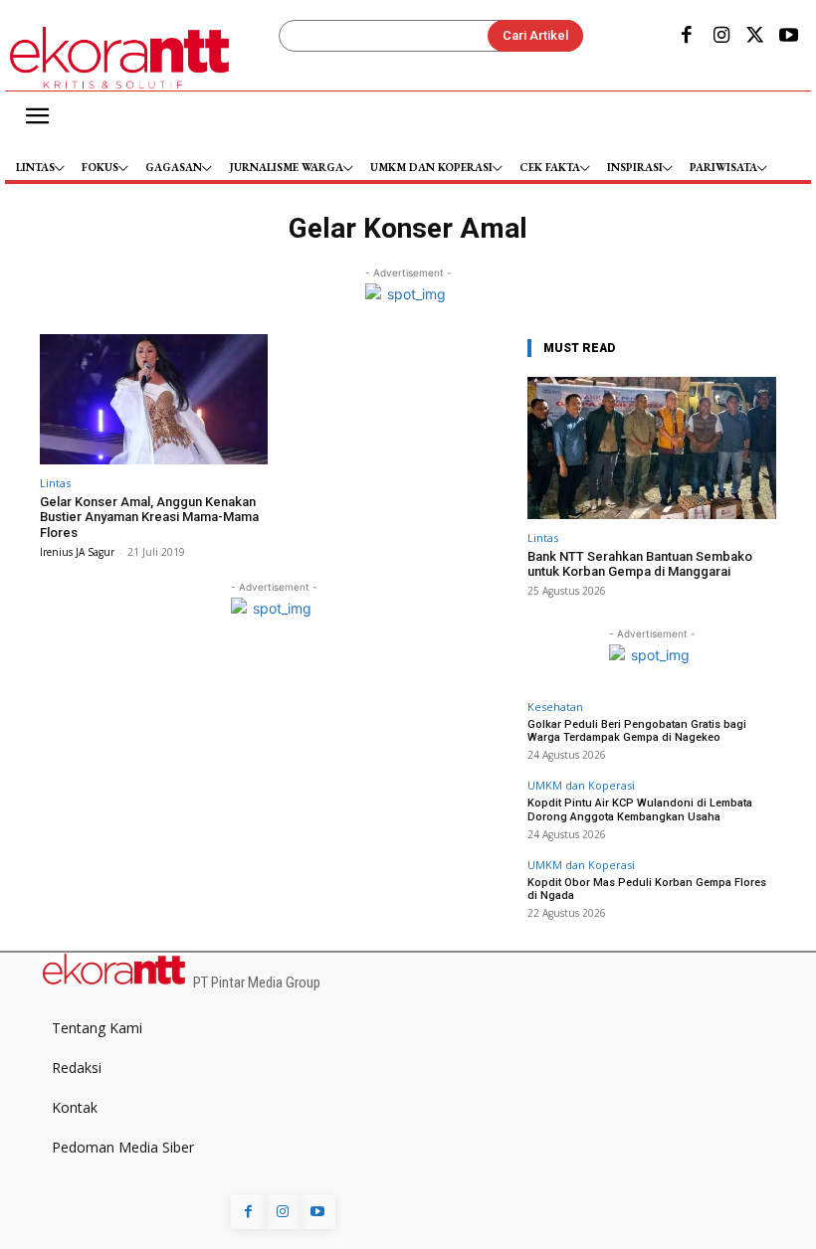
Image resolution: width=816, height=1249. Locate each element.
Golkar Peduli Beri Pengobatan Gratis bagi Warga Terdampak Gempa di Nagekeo (636, 731)
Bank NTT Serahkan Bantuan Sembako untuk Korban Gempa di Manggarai (639, 564)
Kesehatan (555, 706)
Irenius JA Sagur (77, 552)
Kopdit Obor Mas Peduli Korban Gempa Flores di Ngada (646, 889)
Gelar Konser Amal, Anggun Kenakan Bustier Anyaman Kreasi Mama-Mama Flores (149, 517)
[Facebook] (687, 37)
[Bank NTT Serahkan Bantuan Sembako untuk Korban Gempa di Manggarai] (651, 448)
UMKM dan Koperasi (581, 785)
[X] (755, 37)
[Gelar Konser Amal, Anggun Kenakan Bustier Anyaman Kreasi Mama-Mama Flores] (154, 399)
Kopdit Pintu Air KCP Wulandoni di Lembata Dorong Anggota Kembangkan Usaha (639, 809)
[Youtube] (789, 37)
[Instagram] (720, 37)
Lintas (55, 482)
